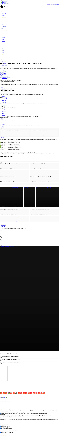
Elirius (1, 118)
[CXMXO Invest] (6, 397)
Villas (5, 397)
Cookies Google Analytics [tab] (2, 414)
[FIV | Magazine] (4, 7)
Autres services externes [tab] (2, 418)
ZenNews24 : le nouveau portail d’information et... (47, 4)
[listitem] (1, 393)
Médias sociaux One (3, 96)
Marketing (4, 397)
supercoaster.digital (3, 109)
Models (1, 397)
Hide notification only (5, 435)
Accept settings (1, 435)
